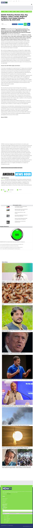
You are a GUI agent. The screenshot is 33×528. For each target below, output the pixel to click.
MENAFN (3, 28)
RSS (7, 522)
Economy (29, 11)
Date (2, 23)
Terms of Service (5, 498)
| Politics (24, 11)
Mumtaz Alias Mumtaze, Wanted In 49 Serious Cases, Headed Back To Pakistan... (17, 331)
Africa (20, 11)
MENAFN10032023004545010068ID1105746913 (11, 167)
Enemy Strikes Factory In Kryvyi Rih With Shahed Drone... (16, 425)
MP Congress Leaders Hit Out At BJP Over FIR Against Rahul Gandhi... (17, 380)
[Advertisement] (16, 8)
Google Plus (8, 518)
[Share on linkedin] (28, 24)
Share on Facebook (14, 24)
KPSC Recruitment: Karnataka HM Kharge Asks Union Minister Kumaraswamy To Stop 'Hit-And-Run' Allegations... (16, 406)
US (3, 11)
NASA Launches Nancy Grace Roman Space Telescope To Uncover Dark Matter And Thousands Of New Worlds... (16, 448)
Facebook (7, 515)
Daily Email (7, 519)
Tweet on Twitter (21, 24)
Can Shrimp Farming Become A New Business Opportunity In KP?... (17, 304)
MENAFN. (7, 525)
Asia (16, 11)
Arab (12, 11)
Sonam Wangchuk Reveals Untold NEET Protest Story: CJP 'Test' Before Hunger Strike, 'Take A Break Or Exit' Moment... (16, 467)
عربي (14, 1)
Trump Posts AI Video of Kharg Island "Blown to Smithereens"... (13, 354)
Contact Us (4, 501)
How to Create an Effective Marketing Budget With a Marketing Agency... (10, 248)
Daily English (5, 507)
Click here (9, 493)
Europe (8, 11)
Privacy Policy (5, 499)
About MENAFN (5, 503)
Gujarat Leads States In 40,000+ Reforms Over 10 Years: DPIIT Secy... (17, 282)
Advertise (4, 502)
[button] (16, 1)
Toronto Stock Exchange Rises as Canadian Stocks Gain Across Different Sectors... (11, 247)
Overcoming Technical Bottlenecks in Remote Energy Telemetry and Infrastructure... (12, 244)
